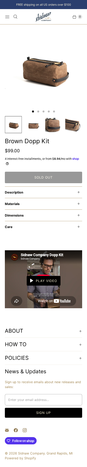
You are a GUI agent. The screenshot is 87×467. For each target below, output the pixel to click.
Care (9, 227)
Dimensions (14, 215)
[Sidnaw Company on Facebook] (18, 430)
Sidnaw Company (31, 453)
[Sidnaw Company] (43, 17)
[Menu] (7, 17)
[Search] (15, 17)
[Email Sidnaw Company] (9, 430)
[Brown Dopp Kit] (43, 67)
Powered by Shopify (20, 458)
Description (14, 192)
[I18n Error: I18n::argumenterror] (13, 124)
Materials (12, 204)
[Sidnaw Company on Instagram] (27, 430)
